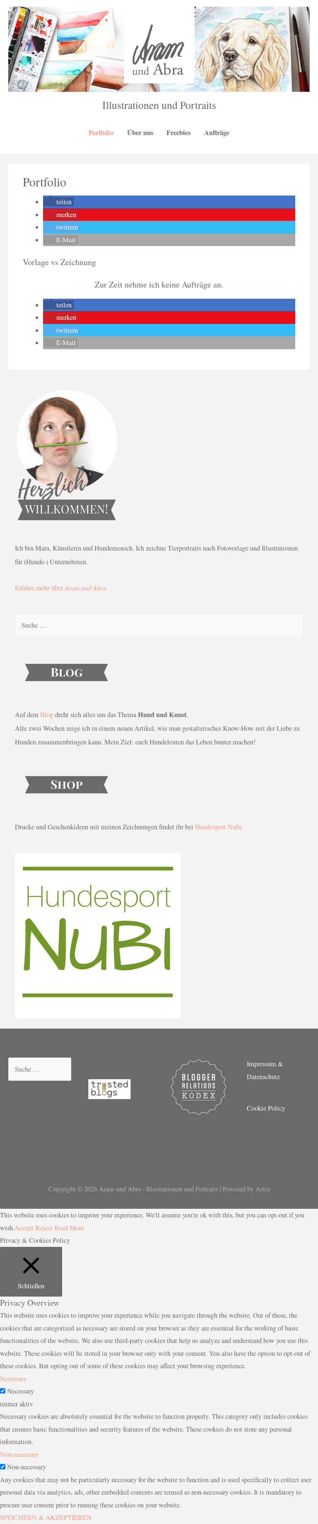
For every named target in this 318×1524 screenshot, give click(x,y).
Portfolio (101, 133)
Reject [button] (44, 1227)
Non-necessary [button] (19, 1454)
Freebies (178, 133)
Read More (69, 1227)
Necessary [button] (13, 1378)
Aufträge (216, 133)
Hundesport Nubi (218, 826)
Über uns (140, 133)
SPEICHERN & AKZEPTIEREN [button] (46, 1517)
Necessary (20, 1391)
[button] (58, 201)
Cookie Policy (266, 1108)
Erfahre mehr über (61, 587)
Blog (46, 714)
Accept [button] (24, 1227)
